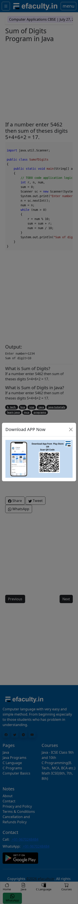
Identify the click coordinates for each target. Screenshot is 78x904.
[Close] (70, 429)
